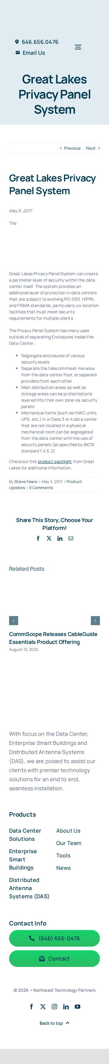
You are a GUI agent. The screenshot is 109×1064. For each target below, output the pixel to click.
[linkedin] (66, 1006)
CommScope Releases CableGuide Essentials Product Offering (53, 637)
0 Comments (41, 487)
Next (91, 148)
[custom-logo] (54, 8)
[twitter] (43, 1006)
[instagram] (54, 1006)
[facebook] (31, 1006)
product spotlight (55, 461)
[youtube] (77, 1006)
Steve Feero (26, 481)
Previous (72, 148)
